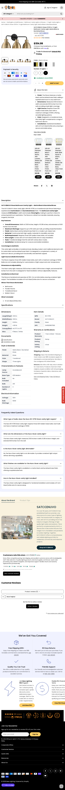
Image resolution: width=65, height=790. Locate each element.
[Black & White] (47, 64)
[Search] (61, 14)
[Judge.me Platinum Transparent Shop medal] (36, 715)
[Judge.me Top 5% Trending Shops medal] (57, 715)
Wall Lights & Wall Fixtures (15, 22)
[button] (2, 19)
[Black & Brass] (36, 64)
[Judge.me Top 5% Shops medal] (50, 715)
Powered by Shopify (22, 781)
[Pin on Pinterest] (52, 186)
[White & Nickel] (53, 64)
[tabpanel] (32, 527)
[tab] (8, 501)
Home (3, 22)
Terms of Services (25, 739)
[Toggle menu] (2, 8)
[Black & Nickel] (41, 64)
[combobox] (32, 14)
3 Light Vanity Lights (53, 22)
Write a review (32, 606)
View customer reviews (11, 573)
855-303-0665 (50, 674)
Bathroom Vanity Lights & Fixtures (35, 22)
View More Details (40, 132)
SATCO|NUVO (43, 33)
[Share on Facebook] (42, 186)
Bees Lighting (10, 781)
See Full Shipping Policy (41, 377)
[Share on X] (47, 186)
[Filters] (3, 597)
